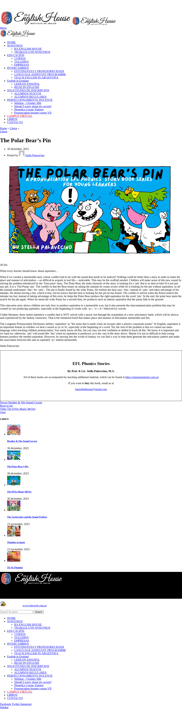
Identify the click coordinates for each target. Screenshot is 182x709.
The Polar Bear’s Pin (17, 466)
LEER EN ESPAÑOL (27, 83)
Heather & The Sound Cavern (22, 441)
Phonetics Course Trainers (29, 109)
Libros (13, 128)
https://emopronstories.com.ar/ (142, 377)
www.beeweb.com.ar (35, 605)
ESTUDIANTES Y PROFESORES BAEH (39, 71)
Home (3, 128)
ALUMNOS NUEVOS (27, 93)
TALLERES (21, 61)
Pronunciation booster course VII (32, 112)
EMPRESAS (21, 64)
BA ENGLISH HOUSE (28, 48)
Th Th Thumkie (15, 567)
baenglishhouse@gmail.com (91, 389)
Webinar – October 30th (27, 103)
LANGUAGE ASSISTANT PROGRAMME (40, 74)
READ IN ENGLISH (26, 87)
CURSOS (20, 58)
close (3, 412)
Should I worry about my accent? (33, 106)
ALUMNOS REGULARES (30, 96)
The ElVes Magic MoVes (19, 491)
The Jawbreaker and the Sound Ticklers (27, 517)
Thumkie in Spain (16, 542)
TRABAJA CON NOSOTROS (32, 51)
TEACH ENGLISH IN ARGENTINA (36, 77)
